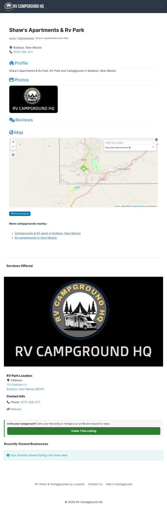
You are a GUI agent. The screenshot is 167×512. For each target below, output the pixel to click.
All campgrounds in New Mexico (36, 237)
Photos (21, 80)
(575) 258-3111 (23, 52)
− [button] (13, 147)
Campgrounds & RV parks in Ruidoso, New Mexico (48, 233)
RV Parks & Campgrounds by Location (60, 484)
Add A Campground (119, 484)
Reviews (24, 120)
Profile (21, 63)
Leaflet (117, 206)
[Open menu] (160, 6)
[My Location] (130, 147)
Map (18, 132)
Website (16, 409)
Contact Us (95, 484)
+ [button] (13, 142)
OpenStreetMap (139, 206)
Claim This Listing (83, 431)
